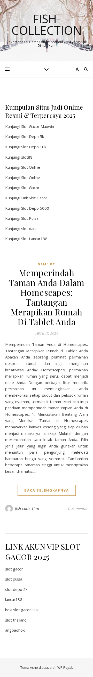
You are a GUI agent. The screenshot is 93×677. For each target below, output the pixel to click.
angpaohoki (15, 630)
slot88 (27, 157)
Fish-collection (46, 24)
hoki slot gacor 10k (21, 609)
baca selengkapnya (46, 490)
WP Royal (64, 667)
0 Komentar (78, 508)
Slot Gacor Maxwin (37, 126)
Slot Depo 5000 (35, 208)
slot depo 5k (16, 589)
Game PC (46, 264)
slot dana (29, 228)
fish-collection (27, 508)
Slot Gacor (30, 187)
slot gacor (14, 569)
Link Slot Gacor (34, 197)
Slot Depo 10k (33, 146)
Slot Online (30, 167)
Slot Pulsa (29, 218)
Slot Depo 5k (32, 136)
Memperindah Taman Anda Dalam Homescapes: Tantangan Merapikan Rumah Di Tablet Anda (46, 297)
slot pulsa (13, 579)
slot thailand (16, 620)
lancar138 (13, 599)
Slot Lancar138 (34, 238)
